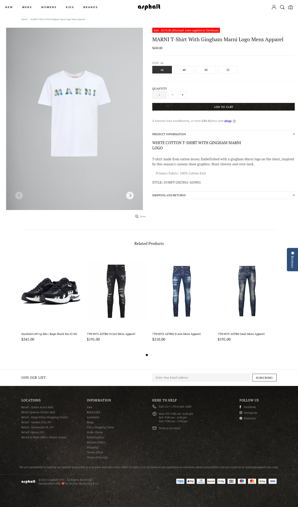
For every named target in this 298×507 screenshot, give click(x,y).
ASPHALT (28, 482)
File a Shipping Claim (100, 427)
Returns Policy (96, 442)
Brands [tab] (90, 7)
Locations (93, 417)
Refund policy (95, 437)
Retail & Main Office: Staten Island (43, 437)
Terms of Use (95, 452)
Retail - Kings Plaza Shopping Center (44, 417)
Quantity (159, 88)
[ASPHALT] (149, 7)
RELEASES (93, 412)
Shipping (92, 447)
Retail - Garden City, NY (36, 422)
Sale (89, 407)
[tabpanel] (51, 303)
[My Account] (274, 7)
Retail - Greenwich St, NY (37, 427)
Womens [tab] (49, 7)
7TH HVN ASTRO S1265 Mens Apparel (111, 334)
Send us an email (169, 428)
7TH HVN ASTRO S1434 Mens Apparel (176, 334)
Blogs (90, 422)
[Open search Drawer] (282, 7)
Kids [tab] (70, 7)
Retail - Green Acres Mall (37, 407)
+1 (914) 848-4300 (180, 406)
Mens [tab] (27, 7)
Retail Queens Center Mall (38, 412)
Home (24, 19)
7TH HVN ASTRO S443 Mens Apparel (241, 334)
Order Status (95, 432)
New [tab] (9, 7)
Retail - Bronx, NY (32, 432)
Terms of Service (97, 457)
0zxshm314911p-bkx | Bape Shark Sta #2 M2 (49, 334)
